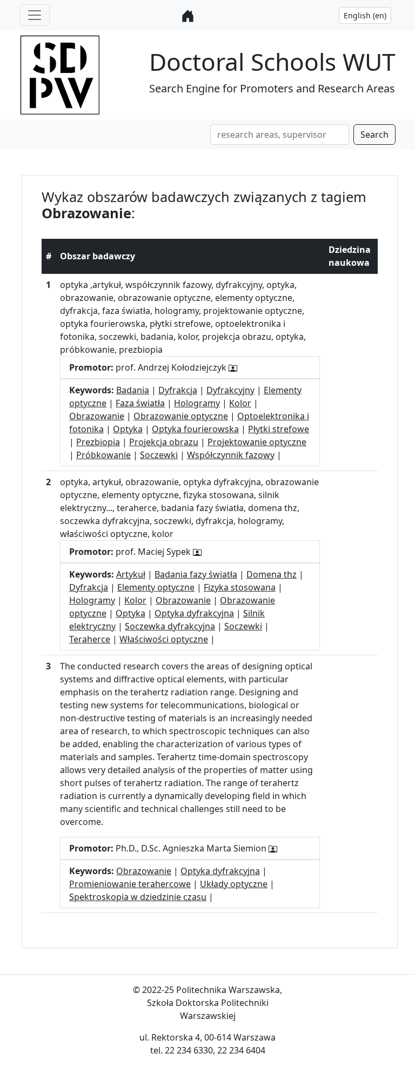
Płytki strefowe (278, 429)
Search (374, 134)
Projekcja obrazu (163, 442)
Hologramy (197, 403)
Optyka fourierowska (195, 429)
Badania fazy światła (196, 574)
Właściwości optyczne (163, 639)
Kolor (240, 403)
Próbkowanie (103, 455)
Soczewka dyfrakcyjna (170, 626)
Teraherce (89, 639)
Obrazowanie (96, 416)
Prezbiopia (98, 442)
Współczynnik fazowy (231, 455)
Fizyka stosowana (240, 587)
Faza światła (140, 403)
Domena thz (271, 574)
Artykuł (130, 574)
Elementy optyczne (156, 587)
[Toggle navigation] (34, 15)
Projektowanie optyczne (257, 442)
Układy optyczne (233, 884)
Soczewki (159, 455)
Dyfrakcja (177, 390)
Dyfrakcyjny (230, 390)
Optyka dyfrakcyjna (194, 613)
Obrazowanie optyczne (180, 416)
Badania (132, 390)
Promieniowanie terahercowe (130, 884)
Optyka (128, 429)
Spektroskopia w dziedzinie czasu (137, 897)
